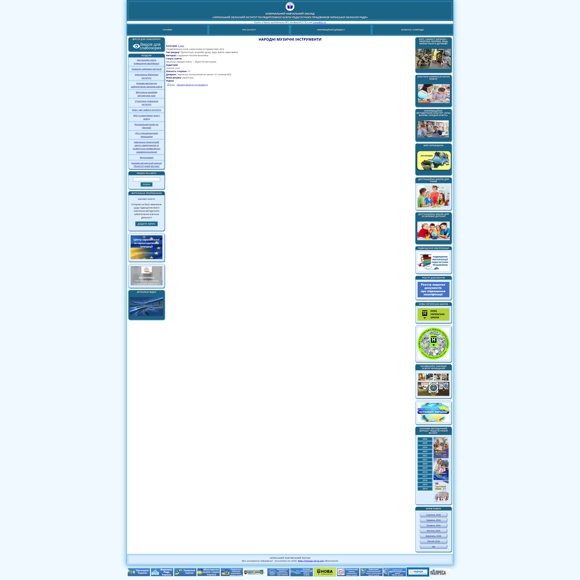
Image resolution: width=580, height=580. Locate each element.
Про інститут (249, 30)
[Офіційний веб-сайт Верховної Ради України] (162, 575)
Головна (167, 30)
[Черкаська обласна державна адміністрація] (232, 575)
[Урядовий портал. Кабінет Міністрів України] (185, 575)
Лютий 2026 (433, 541)
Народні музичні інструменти (192, 84)
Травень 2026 (433, 525)
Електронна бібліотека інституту (146, 76)
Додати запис (146, 223)
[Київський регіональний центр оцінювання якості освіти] (371, 575)
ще (433, 546)
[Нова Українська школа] (325, 575)
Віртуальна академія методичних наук (146, 94)
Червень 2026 (433, 520)
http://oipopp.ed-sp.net (311, 560)
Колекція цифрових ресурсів (146, 69)
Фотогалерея (146, 157)
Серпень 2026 (433, 514)
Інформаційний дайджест (331, 30)
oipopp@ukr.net (319, 22)
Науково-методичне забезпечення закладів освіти (146, 85)
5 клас (181, 45)
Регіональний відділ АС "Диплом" (146, 126)
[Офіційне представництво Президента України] (138, 575)
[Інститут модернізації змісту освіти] (301, 575)
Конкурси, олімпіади (412, 30)
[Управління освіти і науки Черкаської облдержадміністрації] (255, 573)
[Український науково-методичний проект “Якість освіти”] (394, 575)
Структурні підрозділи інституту (146, 103)
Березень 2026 (433, 536)
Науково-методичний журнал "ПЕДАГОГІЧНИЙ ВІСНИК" (146, 165)
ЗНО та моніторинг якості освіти (146, 117)
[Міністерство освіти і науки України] (208, 575)
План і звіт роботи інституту (146, 109)
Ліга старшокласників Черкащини (146, 135)
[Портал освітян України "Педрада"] (418, 575)
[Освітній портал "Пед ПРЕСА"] (441, 574)
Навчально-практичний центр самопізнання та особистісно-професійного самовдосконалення (146, 147)
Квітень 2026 (433, 530)
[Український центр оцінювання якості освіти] (348, 575)
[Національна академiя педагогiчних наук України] (278, 575)
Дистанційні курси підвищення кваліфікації (146, 62)
